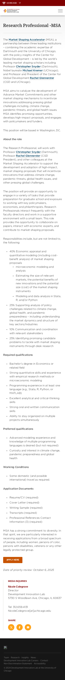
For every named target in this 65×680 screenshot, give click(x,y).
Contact (44, 660)
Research (15, 657)
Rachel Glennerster (42, 78)
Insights (25, 657)
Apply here (12, 560)
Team (6, 657)
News (33, 657)
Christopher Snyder (28, 66)
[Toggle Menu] (60, 10)
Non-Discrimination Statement (18, 663)
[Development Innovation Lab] (25, 11)
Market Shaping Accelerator (27, 39)
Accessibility (40, 663)
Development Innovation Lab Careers (21, 660)
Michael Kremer (33, 70)
